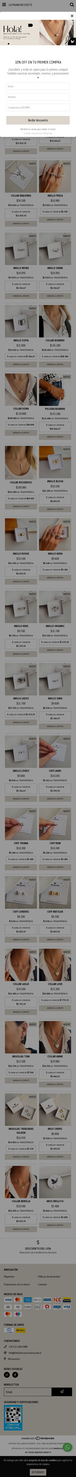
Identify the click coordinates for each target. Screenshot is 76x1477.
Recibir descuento (38, 120)
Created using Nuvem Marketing (38, 133)
